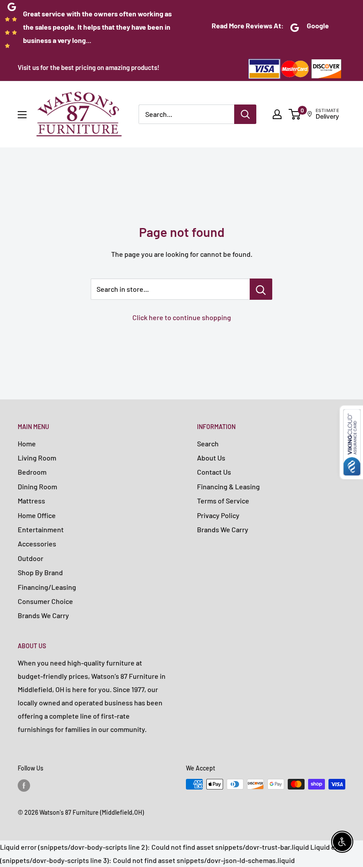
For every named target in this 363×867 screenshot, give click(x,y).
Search (208, 443)
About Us (211, 457)
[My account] (277, 114)
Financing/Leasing (47, 587)
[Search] (245, 114)
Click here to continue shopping (181, 317)
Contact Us (214, 472)
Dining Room (37, 486)
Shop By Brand (40, 572)
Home (27, 443)
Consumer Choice (45, 601)
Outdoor (30, 558)
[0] (295, 114)
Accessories (37, 543)
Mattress (31, 500)
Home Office (37, 515)
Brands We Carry (43, 615)
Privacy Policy (218, 515)
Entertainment (41, 529)
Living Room (37, 457)
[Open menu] (22, 114)
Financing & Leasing (228, 486)
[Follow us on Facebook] (24, 785)
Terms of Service (223, 500)
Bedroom (32, 472)
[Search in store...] (261, 289)
